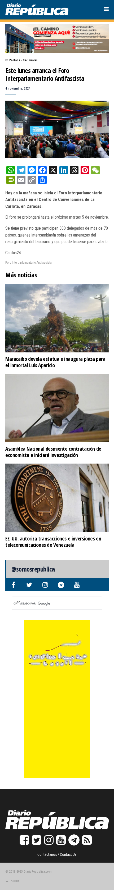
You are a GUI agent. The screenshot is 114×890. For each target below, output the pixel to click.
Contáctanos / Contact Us (57, 854)
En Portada (12, 60)
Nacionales (30, 60)
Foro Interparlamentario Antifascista (28, 262)
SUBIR (15, 881)
